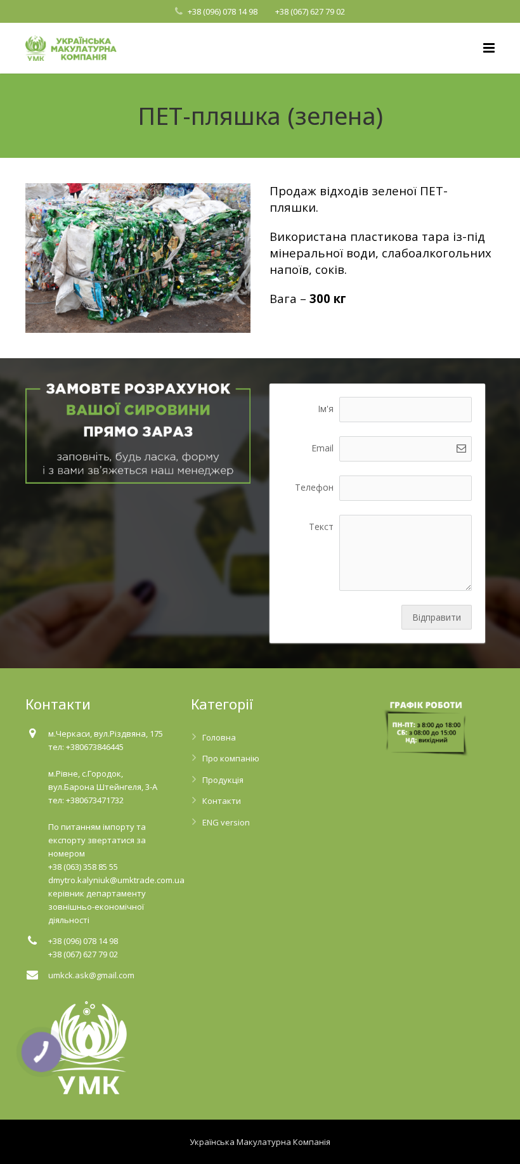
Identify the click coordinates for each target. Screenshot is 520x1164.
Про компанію (230, 758)
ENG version (226, 822)
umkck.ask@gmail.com (91, 975)
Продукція (223, 780)
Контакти (221, 800)
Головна (219, 737)
